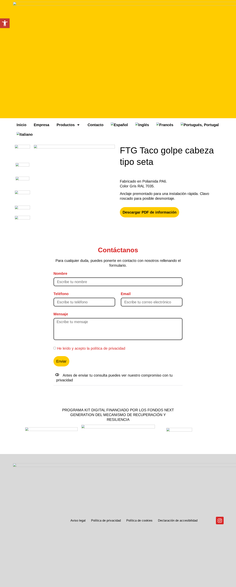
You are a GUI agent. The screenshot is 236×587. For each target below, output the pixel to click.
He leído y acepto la (91, 348)
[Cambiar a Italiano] (24, 134)
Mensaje (60, 314)
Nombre (60, 273)
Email (126, 294)
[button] (118, 377)
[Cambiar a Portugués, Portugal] (200, 125)
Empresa (41, 125)
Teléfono (61, 294)
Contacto (95, 125)
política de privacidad (108, 348)
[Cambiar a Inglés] (142, 125)
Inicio (21, 125)
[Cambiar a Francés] (165, 125)
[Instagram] (220, 520)
